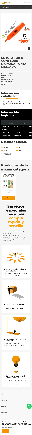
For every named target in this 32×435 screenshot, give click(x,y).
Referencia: (5, 74)
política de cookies (7, 427)
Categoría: (4, 79)
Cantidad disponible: (8, 83)
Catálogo (11, 79)
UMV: (3, 77)
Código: (3, 75)
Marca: (3, 81)
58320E (10, 190)
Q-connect (9, 81)
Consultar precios (8, 198)
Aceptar (5, 431)
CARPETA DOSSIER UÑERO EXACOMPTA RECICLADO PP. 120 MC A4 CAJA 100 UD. (9, 175)
